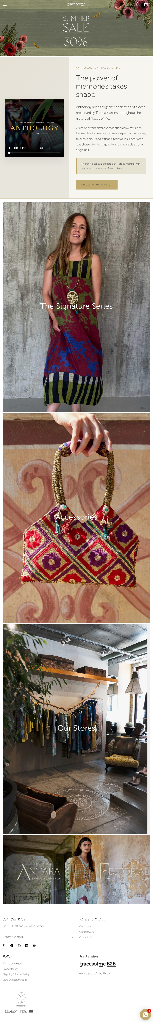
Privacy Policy (10, 968)
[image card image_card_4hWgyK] (76, 729)
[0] (146, 4)
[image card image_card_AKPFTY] (76, 518)
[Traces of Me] (76, 4)
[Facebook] (11, 945)
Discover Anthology (96, 184)
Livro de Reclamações (15, 979)
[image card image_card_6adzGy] (76, 307)
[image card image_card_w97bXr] (76, 869)
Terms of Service (12, 963)
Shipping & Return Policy (16, 974)
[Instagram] (19, 945)
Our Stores (85, 926)
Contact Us (85, 937)
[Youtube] (34, 945)
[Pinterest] (4, 945)
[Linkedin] (26, 945)
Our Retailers (86, 931)
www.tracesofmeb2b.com (95, 973)
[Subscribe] (69, 937)
